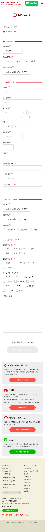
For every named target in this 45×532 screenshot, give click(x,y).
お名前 (5, 87)
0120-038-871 (22, 380)
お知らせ (26, 485)
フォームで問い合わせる (22, 430)
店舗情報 (26, 488)
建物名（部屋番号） (9, 164)
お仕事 (5, 204)
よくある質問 (27, 477)
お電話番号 (6, 174)
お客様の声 (27, 482)
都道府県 (6, 143)
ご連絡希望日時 (8, 245)
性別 (4, 122)
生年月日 (6, 108)
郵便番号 (6, 132)
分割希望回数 (7, 67)
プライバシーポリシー (32, 522)
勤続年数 (6, 215)
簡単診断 (26, 474)
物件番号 (6, 46)
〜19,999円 (6, 474)
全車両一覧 (5, 465)
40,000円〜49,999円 (9, 484)
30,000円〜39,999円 (9, 481)
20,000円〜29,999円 (9, 477)
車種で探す (5, 468)
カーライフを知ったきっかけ (13, 273)
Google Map (22, 407)
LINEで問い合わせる (22, 452)
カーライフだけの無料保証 (31, 471)
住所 (4, 153)
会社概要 (26, 491)
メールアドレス (8, 185)
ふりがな (6, 98)
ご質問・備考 (7, 296)
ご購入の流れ (27, 468)
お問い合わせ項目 (9, 27)
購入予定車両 (7, 57)
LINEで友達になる (10, 510)
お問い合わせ (27, 479)
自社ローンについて (29, 465)
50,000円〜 (6, 488)
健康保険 (6, 225)
